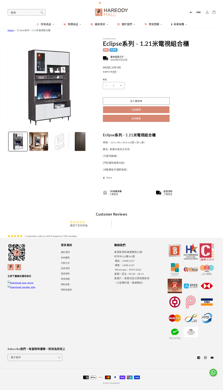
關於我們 (65, 252)
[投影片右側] (87, 134)
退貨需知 (65, 273)
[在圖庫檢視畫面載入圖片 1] (18, 141)
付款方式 (65, 263)
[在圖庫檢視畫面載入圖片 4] (80, 141)
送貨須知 (65, 268)
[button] (115, 58)
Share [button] (109, 177)
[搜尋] (42, 12)
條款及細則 (66, 289)
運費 (114, 72)
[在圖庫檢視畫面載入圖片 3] (59, 141)
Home (11, 30)
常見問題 (65, 279)
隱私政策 (65, 284)
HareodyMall (115, 383)
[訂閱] (58, 357)
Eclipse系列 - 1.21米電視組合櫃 (34, 30)
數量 (105, 79)
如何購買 (65, 257)
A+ (191, 12)
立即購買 (136, 118)
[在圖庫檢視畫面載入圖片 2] (38, 141)
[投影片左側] (11, 134)
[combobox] (26, 12)
